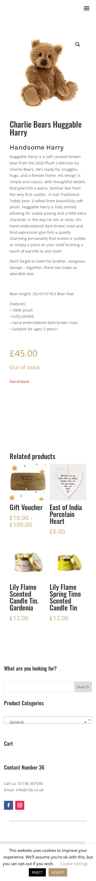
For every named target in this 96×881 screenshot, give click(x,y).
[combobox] (48, 720)
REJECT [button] (37, 872)
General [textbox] (46, 722)
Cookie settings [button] (74, 863)
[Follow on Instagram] (19, 805)
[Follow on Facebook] (8, 805)
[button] (78, 44)
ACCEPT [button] (58, 872)
